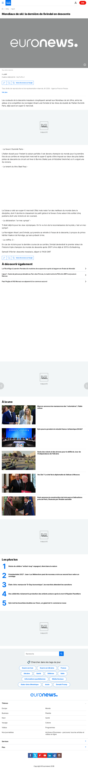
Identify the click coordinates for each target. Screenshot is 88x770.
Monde (48, 708)
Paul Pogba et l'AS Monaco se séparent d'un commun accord (24, 281)
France (63, 668)
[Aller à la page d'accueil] (8, 3)
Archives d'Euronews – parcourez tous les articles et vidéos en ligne (64, 733)
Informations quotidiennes (35, 679)
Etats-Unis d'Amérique (29, 684)
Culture (48, 723)
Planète (48, 713)
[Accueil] (2, 9)
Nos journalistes (8, 732)
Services (5, 741)
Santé (38, 673)
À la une (7, 401)
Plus (3, 747)
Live (82, 3)
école (47, 684)
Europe (4, 708)
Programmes (50, 727)
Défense (51, 673)
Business (5, 713)
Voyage (4, 723)
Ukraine (27, 673)
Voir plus (4, 92)
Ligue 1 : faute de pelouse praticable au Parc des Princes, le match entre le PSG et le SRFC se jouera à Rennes (39, 275)
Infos (7, 9)
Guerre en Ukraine (47, 668)
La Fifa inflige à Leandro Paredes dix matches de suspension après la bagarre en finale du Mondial (38, 269)
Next (4, 718)
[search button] (61, 653)
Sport (13, 9)
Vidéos (4, 727)
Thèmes (5, 703)
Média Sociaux (58, 679)
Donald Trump (61, 684)
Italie (62, 673)
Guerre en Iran (27, 668)
